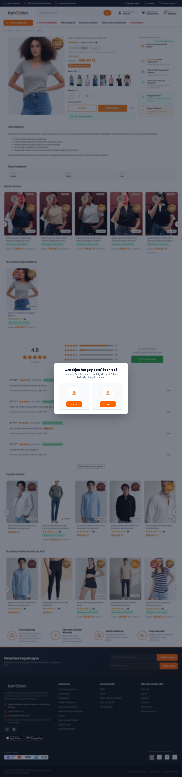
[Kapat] (123, 367)
